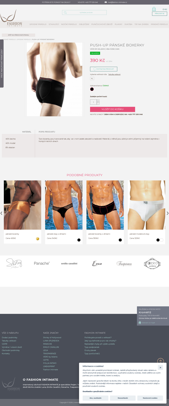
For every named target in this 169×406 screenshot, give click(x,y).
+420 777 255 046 (135, 114)
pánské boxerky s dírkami (58, 234)
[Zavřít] (160, 367)
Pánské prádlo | (9, 39)
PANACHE (47, 344)
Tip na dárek (142, 24)
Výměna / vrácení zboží (12, 347)
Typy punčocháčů (92, 353)
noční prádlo (69, 24)
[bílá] (120, 241)
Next (167, 212)
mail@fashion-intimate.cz (117, 2)
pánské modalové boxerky (141, 234)
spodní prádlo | (24, 39)
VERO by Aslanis (50, 357)
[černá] (37, 241)
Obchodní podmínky (11, 350)
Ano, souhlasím (95, 398)
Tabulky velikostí (9, 341)
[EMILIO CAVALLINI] (71, 263)
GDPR (4, 344)
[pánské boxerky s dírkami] (64, 205)
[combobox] (87, 12)
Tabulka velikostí (114, 74)
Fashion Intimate (50, 370)
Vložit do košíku (112, 109)
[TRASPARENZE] (126, 263)
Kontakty (6, 353)
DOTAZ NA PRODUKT (105, 69)
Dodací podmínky (9, 337)
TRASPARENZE (49, 353)
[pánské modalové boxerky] (146, 205)
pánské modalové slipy (98, 234)
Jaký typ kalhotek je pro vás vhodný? (100, 341)
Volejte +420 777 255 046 (88, 2)
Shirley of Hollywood (52, 337)
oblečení (84, 24)
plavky (118, 24)
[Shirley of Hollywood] (15, 263)
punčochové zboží (102, 24)
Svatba (128, 24)
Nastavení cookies (150, 398)
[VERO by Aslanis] (153, 263)
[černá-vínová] (161, 241)
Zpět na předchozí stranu (18, 35)
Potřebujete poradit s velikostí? (98, 337)
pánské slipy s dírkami (15, 234)
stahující (54, 24)
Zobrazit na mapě (148, 323)
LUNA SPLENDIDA (51, 341)
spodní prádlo (38, 24)
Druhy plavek (90, 350)
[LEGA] (98, 263)
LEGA (45, 350)
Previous (1, 212)
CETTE (46, 360)
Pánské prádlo (159, 24)
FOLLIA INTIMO (49, 363)
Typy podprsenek (91, 347)
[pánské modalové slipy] (105, 205)
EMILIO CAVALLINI (51, 347)
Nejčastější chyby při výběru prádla (99, 344)
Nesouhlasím (123, 398)
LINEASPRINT (49, 366)
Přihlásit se (159, 13)
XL (92, 78)
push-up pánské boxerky (43, 39)
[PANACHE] (43, 263)
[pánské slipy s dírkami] (22, 205)
